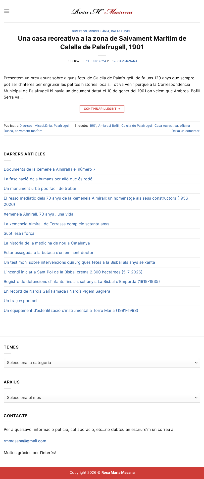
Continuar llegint (102, 109)
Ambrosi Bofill (108, 125)
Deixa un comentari (186, 131)
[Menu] (7, 11)
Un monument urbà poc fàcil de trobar (40, 188)
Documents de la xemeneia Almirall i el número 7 (50, 169)
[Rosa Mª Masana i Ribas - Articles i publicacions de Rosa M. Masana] (102, 11)
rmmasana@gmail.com (25, 440)
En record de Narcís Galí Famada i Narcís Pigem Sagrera (57, 291)
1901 (93, 125)
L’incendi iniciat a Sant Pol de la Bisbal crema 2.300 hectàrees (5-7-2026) (73, 271)
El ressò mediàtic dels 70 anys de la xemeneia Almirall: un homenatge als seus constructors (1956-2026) (97, 201)
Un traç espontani (20, 300)
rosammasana (125, 61)
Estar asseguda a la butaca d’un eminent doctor (49, 252)
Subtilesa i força (19, 233)
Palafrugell (121, 31)
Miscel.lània (99, 31)
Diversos (79, 31)
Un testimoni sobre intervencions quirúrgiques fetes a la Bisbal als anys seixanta (79, 262)
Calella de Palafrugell (137, 125)
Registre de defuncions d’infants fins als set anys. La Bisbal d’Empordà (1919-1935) (82, 281)
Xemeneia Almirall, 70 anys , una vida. (39, 214)
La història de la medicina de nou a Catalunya (47, 242)
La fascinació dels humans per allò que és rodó (48, 178)
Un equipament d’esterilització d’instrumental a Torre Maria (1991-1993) (71, 310)
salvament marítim (28, 131)
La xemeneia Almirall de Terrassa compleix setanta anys (56, 223)
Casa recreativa (166, 125)
